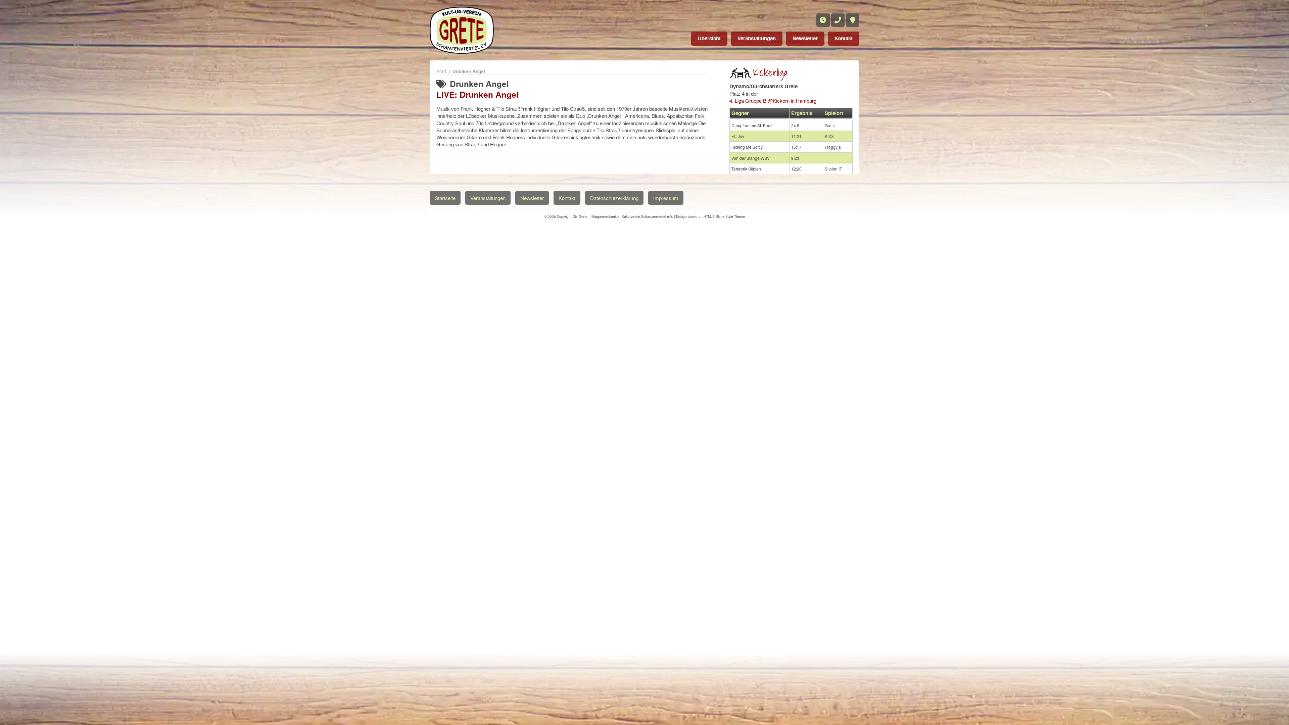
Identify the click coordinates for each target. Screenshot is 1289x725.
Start (441, 71)
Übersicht (709, 38)
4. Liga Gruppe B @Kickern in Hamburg (772, 100)
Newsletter (805, 38)
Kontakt (843, 38)
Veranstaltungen (756, 38)
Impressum (665, 197)
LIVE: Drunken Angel (477, 94)
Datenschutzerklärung (614, 197)
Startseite (445, 197)
